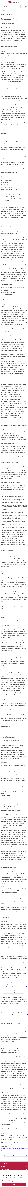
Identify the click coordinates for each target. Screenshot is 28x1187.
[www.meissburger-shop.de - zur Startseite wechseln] (14, 2)
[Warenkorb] (25, 6)
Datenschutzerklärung (7, 1181)
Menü (5, 7)
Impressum (16, 1181)
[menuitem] (4, 6)
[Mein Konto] (21, 6)
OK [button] (14, 1184)
